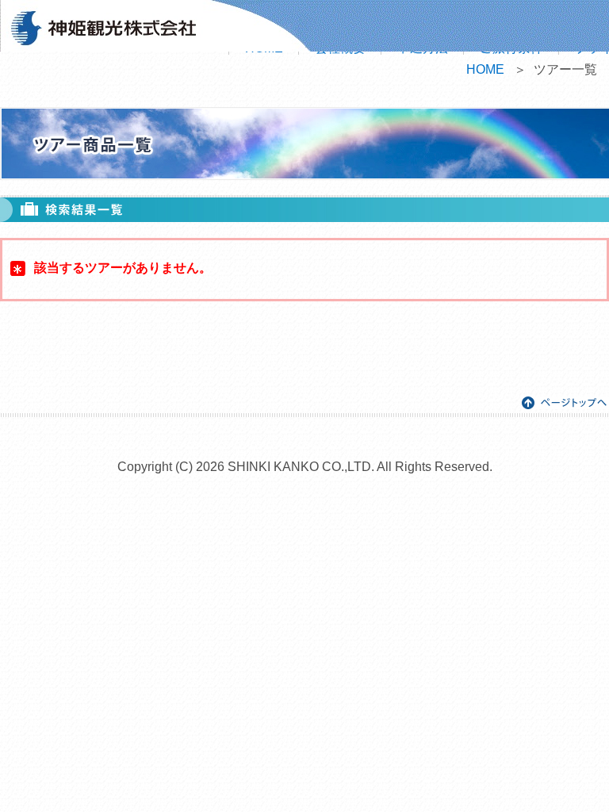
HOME (485, 69)
